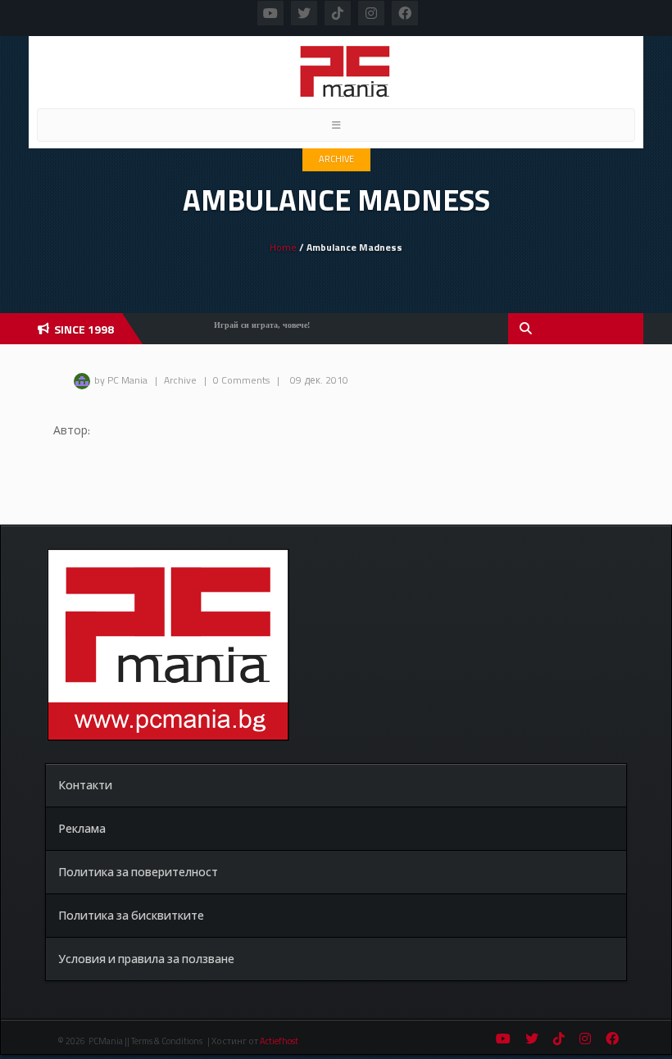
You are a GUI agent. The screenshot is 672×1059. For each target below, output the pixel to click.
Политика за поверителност (138, 871)
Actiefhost (279, 1041)
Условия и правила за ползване (146, 958)
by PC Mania (121, 380)
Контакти (85, 784)
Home (283, 247)
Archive (336, 159)
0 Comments (241, 380)
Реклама (82, 828)
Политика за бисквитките (131, 915)
